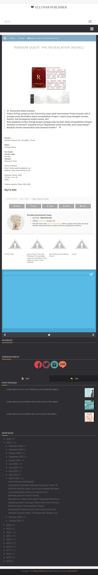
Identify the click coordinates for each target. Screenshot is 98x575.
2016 (8, 553)
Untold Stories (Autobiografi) (21, 481)
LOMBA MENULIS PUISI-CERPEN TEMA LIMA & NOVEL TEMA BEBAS (31, 414)
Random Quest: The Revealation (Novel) (49, 47)
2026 (8, 439)
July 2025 (13, 463)
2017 (8, 550)
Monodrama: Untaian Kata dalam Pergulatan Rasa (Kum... (34, 499)
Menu (7, 21)
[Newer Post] (5, 334)
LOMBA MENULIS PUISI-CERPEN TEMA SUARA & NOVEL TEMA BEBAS (32, 402)
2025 (8, 442)
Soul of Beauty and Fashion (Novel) (59, 255)
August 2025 (15, 460)
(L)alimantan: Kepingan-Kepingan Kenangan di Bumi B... (33, 485)
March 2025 (14, 478)
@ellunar (42, 221)
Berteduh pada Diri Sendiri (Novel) (23, 495)
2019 (8, 543)
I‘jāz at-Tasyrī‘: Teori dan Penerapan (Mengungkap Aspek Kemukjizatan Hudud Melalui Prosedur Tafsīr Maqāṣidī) (37, 258)
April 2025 (13, 474)
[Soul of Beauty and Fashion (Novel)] (60, 244)
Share (34, 206)
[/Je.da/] (82, 244)
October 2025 (15, 453)
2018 (8, 546)
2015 (8, 557)
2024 (8, 525)
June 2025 (14, 467)
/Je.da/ (74, 254)
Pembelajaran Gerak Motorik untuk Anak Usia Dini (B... (32, 509)
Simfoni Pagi (9, 254)
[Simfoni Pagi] (15, 244)
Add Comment (12, 199)
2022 (8, 532)
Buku (22, 199)
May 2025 (13, 471)
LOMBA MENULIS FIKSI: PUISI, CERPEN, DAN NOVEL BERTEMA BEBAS (32, 389)
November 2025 (16, 449)
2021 (8, 535)
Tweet (18, 206)
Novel (27, 199)
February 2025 (15, 517)
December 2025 (16, 446)
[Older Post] (93, 334)
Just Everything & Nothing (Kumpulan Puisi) (28, 492)
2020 (8, 539)
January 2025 (15, 520)
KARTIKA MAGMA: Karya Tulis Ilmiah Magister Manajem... (34, 488)
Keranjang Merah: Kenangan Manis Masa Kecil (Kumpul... (34, 502)
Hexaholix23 (72, 571)
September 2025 (16, 456)
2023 (8, 528)
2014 (8, 561)
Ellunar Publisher (51, 7)
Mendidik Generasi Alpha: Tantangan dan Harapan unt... (33, 512)
